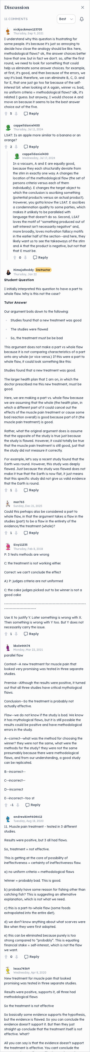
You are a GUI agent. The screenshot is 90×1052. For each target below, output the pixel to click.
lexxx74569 (21, 968)
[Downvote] (16, 113)
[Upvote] (6, 113)
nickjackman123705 (27, 29)
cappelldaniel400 (26, 125)
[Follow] (82, 19)
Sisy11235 (20, 544)
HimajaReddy (23, 270)
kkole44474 (21, 645)
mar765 (18, 502)
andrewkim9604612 (27, 816)
